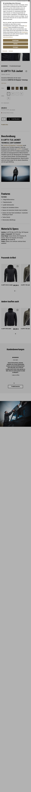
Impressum (11, 51)
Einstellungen (25, 32)
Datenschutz (4, 51)
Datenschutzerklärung (8, 37)
